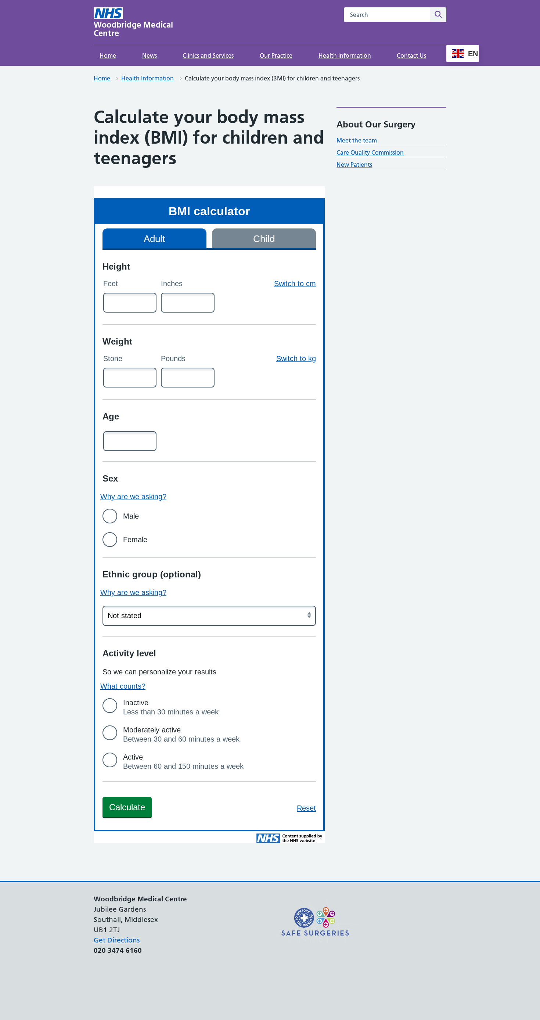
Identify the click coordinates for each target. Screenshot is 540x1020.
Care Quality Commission (370, 152)
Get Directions (117, 940)
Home (108, 55)
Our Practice (276, 55)
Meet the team (356, 140)
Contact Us (411, 55)
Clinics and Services (208, 55)
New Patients (354, 164)
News (149, 55)
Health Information (344, 55)
